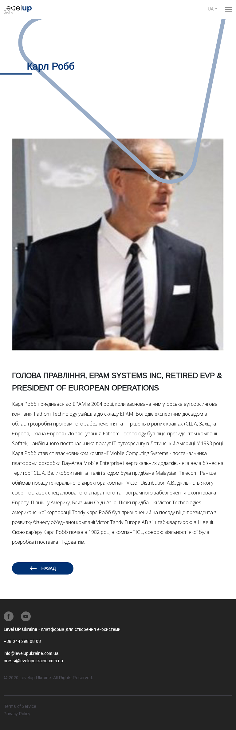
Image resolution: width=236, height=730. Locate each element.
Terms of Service (20, 706)
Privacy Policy (17, 713)
